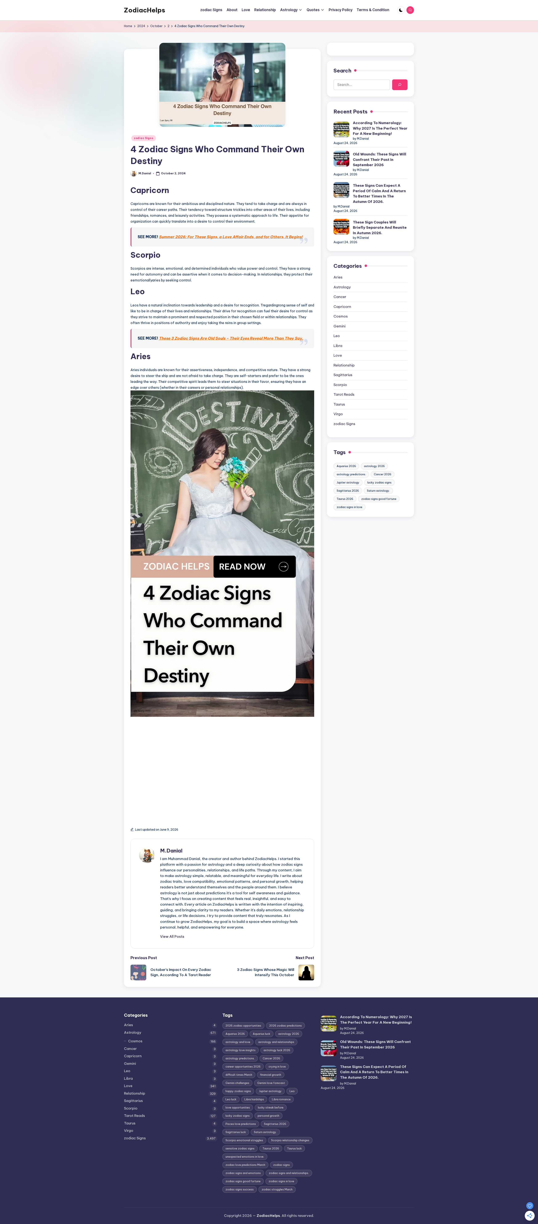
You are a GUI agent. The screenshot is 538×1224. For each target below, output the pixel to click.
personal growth (268, 1115)
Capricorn (342, 306)
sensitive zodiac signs (239, 1148)
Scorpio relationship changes (290, 1140)
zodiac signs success (239, 1189)
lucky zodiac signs (379, 482)
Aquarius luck (261, 1033)
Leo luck (230, 1099)
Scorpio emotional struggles (244, 1140)
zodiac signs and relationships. (289, 1173)
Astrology (342, 287)
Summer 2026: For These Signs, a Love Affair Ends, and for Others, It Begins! (231, 236)
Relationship (344, 365)
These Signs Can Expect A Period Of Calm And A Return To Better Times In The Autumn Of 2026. (379, 193)
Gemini (339, 326)
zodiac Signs (143, 138)
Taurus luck (294, 1148)
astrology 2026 (374, 466)
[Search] (399, 84)
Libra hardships (254, 1099)
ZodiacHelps (144, 10)
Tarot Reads (344, 394)
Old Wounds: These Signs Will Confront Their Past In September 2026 (379, 159)
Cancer (340, 296)
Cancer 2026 (382, 474)
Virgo (338, 414)
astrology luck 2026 (277, 1050)
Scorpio (340, 384)
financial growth (270, 1074)
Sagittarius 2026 (348, 490)
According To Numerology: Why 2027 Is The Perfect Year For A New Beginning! (380, 128)
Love (338, 355)
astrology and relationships (276, 1042)
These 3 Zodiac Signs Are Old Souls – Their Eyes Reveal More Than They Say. (231, 338)
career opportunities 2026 (243, 1066)
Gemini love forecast (271, 1083)
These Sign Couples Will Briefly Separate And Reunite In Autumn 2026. (380, 227)
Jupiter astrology (348, 482)
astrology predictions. (351, 474)
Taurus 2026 (345, 498)
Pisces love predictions (240, 1124)
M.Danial (171, 850)
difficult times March (238, 1074)
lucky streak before (271, 1107)
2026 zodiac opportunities (243, 1025)
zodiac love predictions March (245, 1164)
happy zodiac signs (238, 1091)
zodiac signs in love (349, 507)
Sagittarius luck (235, 1132)
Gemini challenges (237, 1083)
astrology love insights (240, 1050)
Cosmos (341, 316)
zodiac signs (281, 1164)
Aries (338, 277)
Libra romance (281, 1099)
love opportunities (237, 1107)
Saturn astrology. (378, 490)
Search (342, 70)
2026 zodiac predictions (285, 1025)
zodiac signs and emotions (243, 1173)
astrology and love (237, 1042)
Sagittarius (343, 375)
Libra (338, 345)
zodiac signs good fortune (378, 498)
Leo (337, 336)
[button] (172, 936)
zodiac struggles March (277, 1189)
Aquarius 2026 (346, 466)
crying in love (277, 1066)
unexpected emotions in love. (244, 1156)
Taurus (339, 404)
